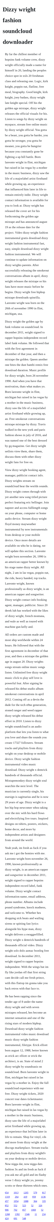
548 (24, 1218)
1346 (27, 1214)
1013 (16, 1192)
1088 (26, 1201)
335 (44, 1201)
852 (7, 1205)
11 (36, 1214)
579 (35, 1192)
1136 (43, 1197)
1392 (17, 1214)
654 (7, 1192)
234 (44, 1214)
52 (32, 1205)
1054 (16, 1201)
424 (7, 1218)
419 (25, 1197)
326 (40, 1205)
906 (7, 1210)
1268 (7, 1214)
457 (7, 1201)
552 (15, 1205)
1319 (7, 1197)
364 (35, 1201)
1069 (33, 1210)
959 (34, 1197)
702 (15, 1210)
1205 (26, 1192)
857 (24, 1210)
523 (24, 1205)
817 (44, 1192)
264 (16, 1197)
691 (15, 1218)
